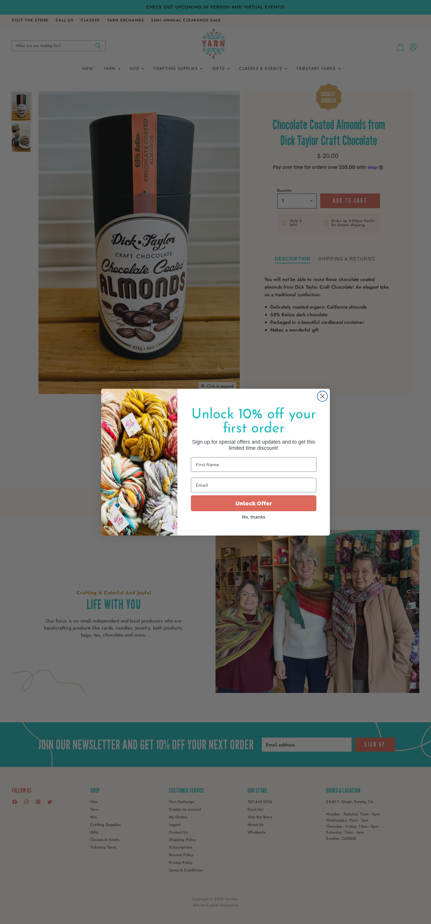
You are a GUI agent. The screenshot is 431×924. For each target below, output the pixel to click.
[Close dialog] (322, 396)
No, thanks (253, 516)
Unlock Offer (253, 503)
